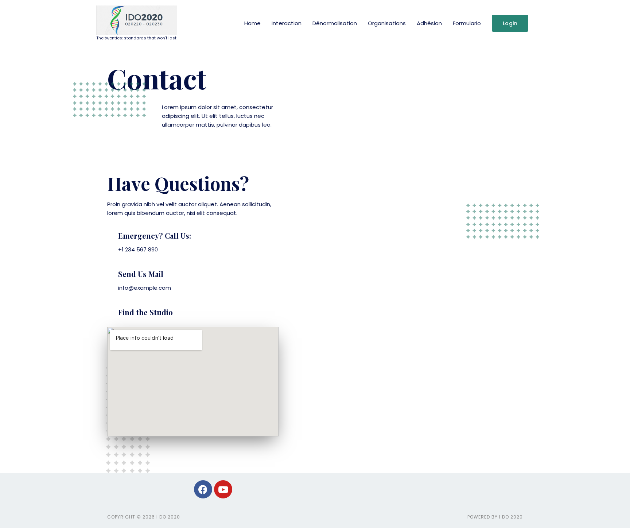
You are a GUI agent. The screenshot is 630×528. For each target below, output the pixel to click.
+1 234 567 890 (138, 249)
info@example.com (144, 288)
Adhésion (429, 23)
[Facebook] (203, 489)
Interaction (287, 23)
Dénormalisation (334, 23)
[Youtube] (223, 489)
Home (252, 23)
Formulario (467, 23)
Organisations (387, 23)
